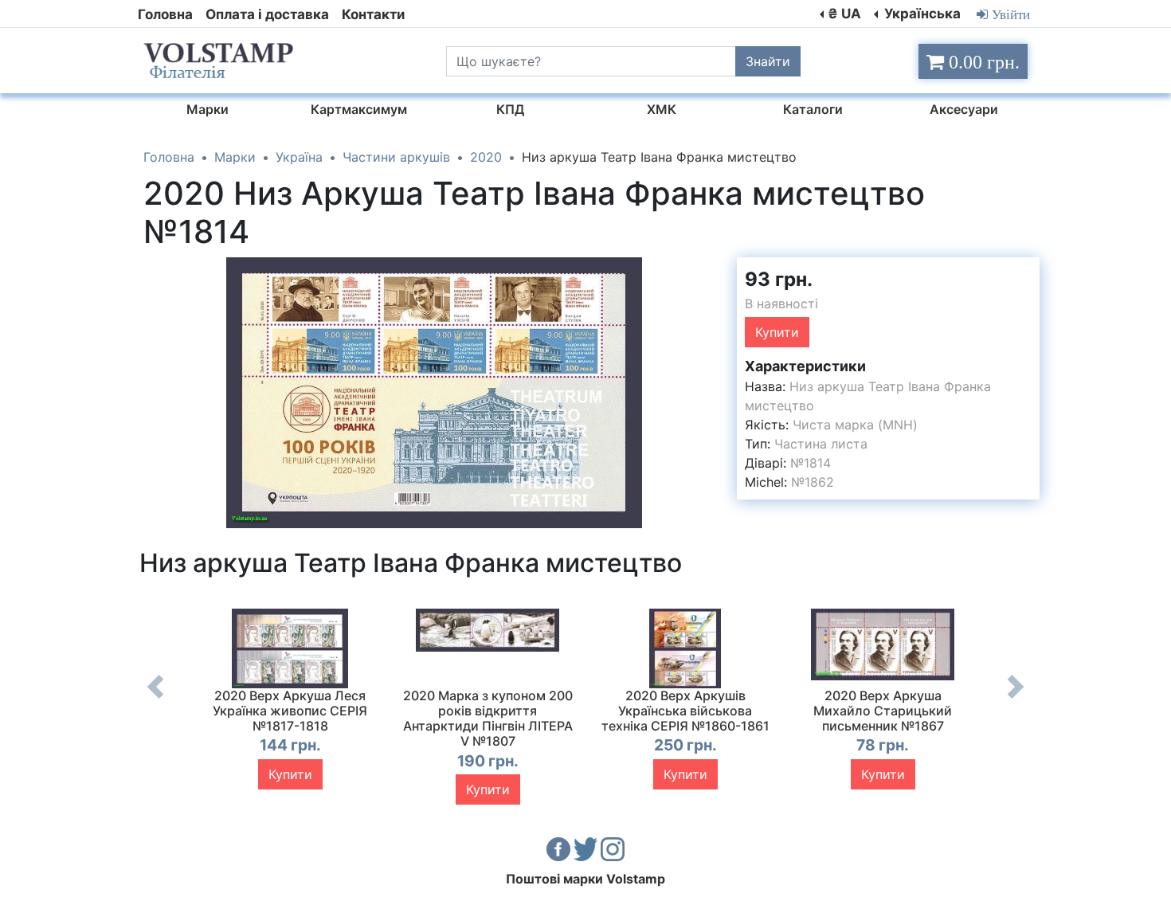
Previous (155, 699)
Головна (165, 14)
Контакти (373, 14)
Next (1016, 699)
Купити (777, 332)
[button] (710, 271)
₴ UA (844, 14)
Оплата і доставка (267, 14)
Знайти (768, 61)
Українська (921, 14)
